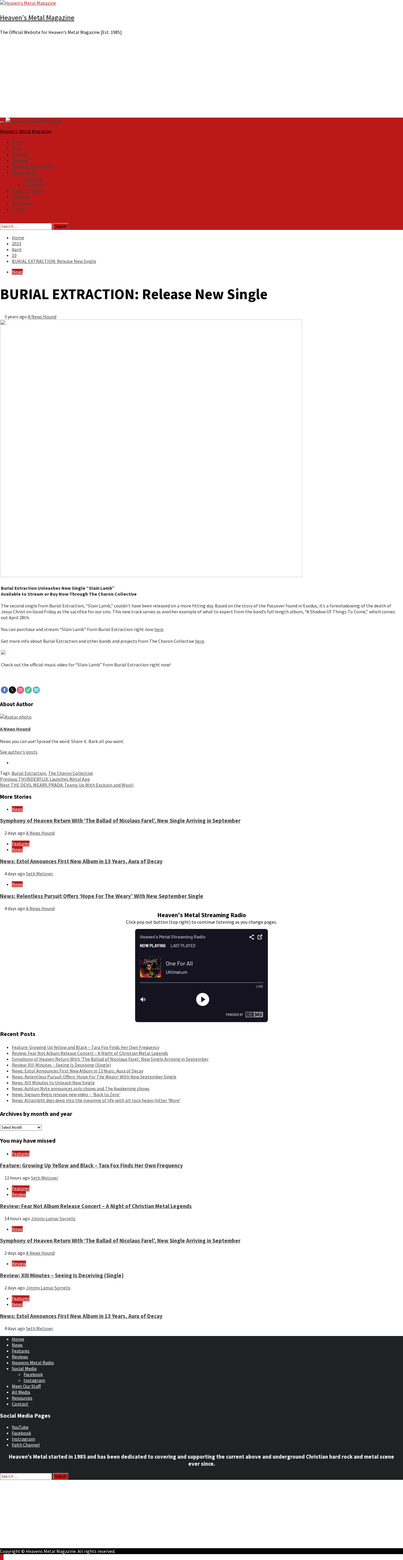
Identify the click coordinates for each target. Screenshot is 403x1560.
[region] (201, 79)
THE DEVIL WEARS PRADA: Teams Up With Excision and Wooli (66, 785)
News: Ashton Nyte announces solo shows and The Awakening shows (81, 1088)
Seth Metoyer (39, 874)
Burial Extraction (29, 773)
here (158, 629)
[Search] (2, 220)
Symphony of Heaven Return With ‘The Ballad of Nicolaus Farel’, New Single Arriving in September (120, 820)
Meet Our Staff (26, 191)
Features (21, 154)
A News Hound (42, 316)
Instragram (23, 1439)
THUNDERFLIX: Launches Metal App (45, 779)
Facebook (33, 179)
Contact (20, 209)
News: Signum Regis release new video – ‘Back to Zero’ (66, 1094)
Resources (22, 203)
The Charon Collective (70, 773)
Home (18, 142)
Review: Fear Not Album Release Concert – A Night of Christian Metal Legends (90, 1053)
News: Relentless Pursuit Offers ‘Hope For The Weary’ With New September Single (101, 896)
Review (19, 1194)
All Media (21, 197)
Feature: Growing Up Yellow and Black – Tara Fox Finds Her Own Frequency (85, 1047)
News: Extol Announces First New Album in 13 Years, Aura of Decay (81, 861)
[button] (201, 103)
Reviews (20, 160)
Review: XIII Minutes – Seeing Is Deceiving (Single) (61, 1065)
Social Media (24, 172)
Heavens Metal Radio (33, 166)
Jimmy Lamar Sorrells (53, 1218)
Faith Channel (26, 1445)
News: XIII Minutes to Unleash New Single (53, 1082)
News (17, 148)
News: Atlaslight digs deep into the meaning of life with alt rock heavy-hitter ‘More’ (96, 1100)
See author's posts (18, 752)
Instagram (34, 185)
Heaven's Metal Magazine (37, 17)
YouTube (20, 1427)
